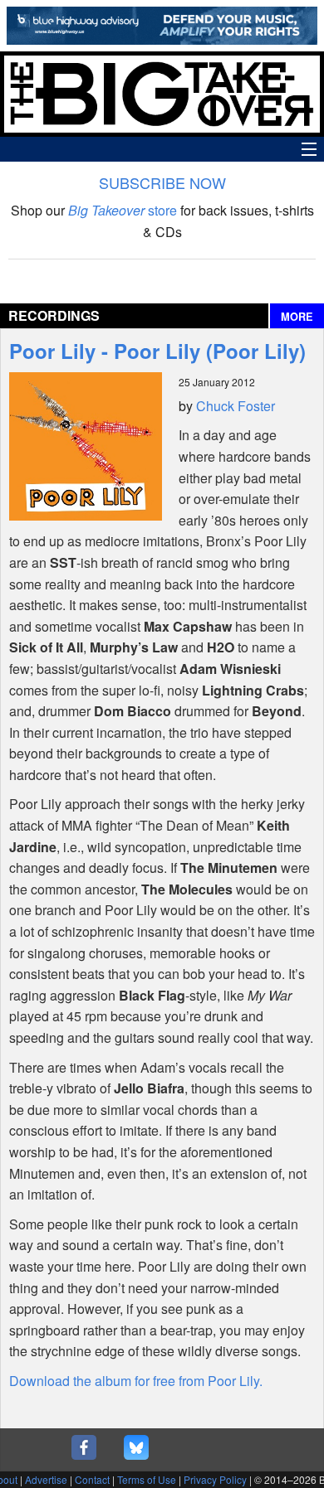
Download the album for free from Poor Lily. (136, 1380)
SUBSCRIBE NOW (162, 182)
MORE (297, 316)
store (122, 210)
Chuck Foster (235, 405)
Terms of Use (146, 1479)
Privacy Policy (215, 1479)
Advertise (46, 1479)
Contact (92, 1479)
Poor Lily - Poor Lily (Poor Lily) (157, 351)
